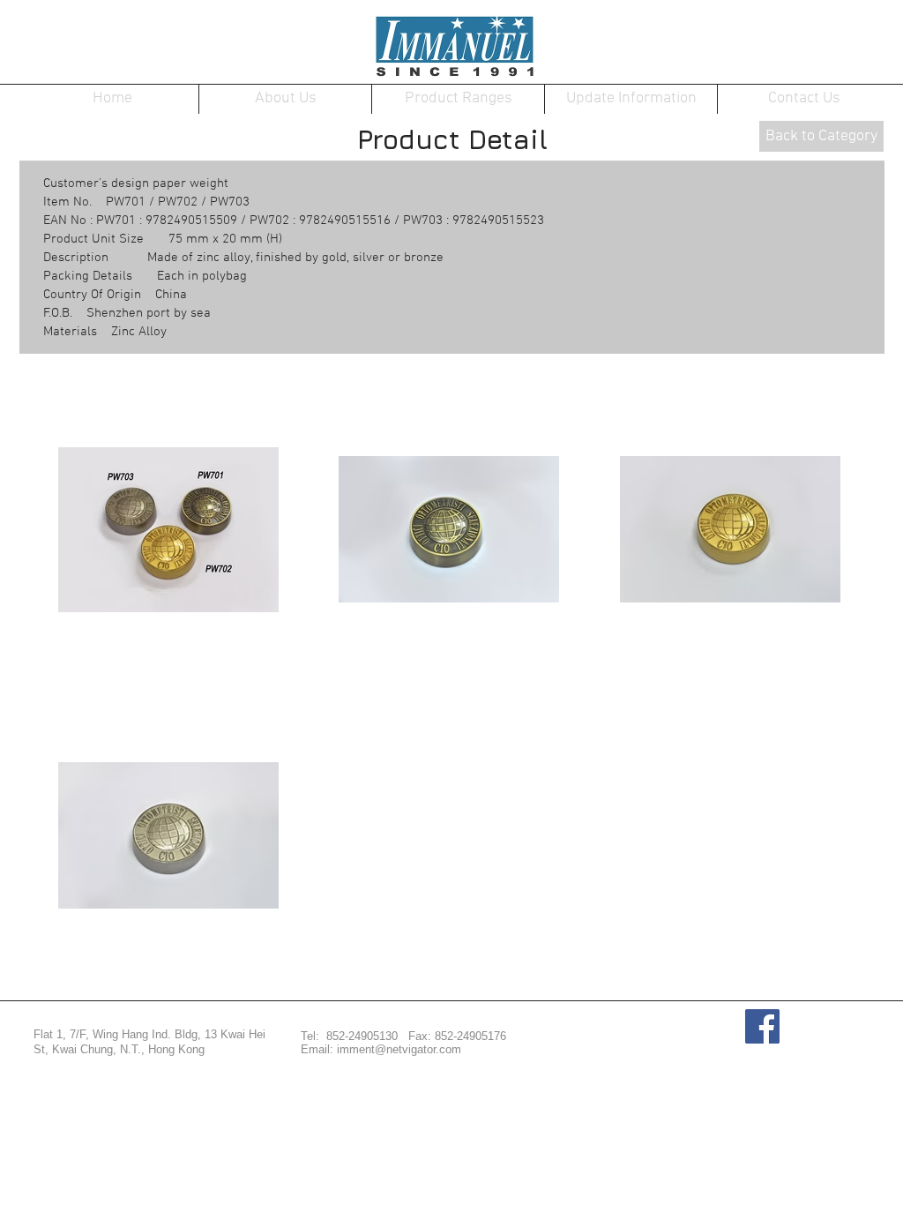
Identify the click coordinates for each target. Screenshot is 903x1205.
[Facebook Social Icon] (762, 1026)
